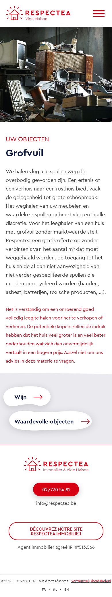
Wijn (20, 397)
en (66, 590)
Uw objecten (27, 139)
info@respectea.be (56, 503)
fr (44, 590)
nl (55, 590)
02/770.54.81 (56, 490)
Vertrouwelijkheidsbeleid (91, 581)
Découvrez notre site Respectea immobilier (56, 531)
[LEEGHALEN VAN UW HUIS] (38, 13)
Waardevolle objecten (44, 422)
